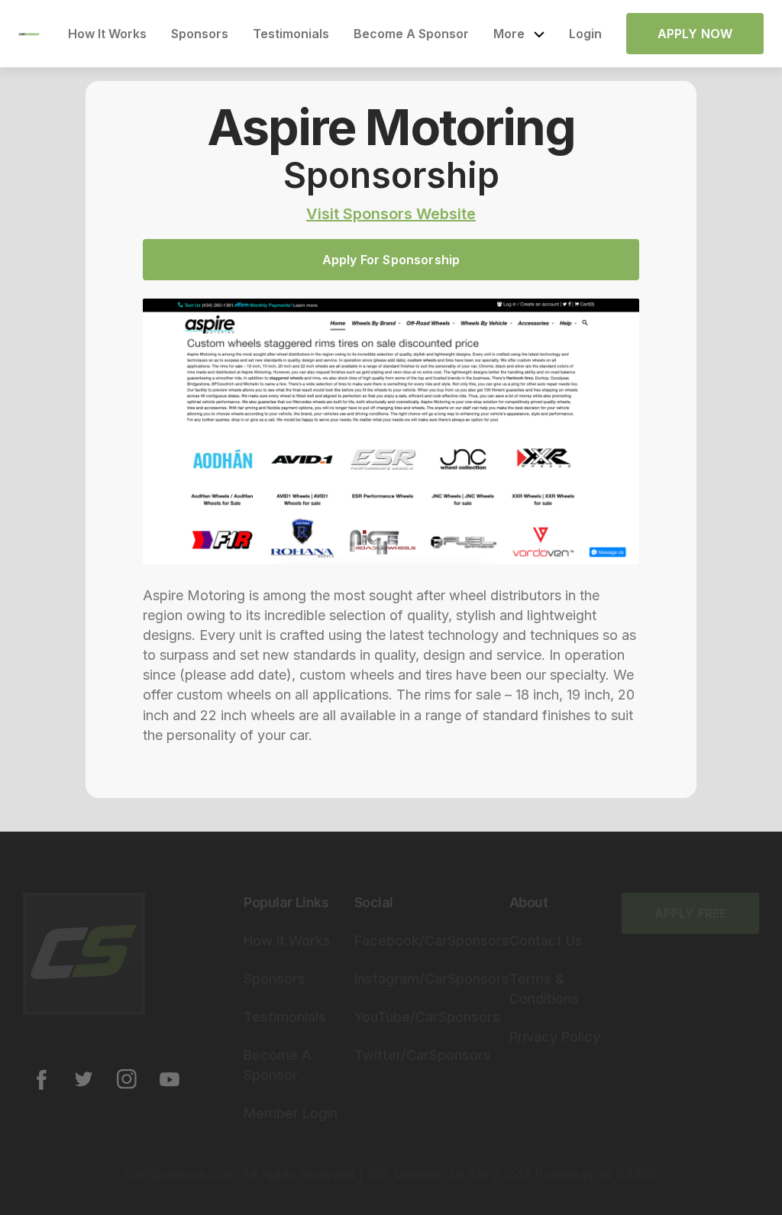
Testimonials (291, 33)
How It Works (107, 33)
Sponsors (199, 33)
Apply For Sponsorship (391, 259)
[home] (29, 34)
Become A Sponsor (411, 33)
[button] (519, 33)
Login (585, 33)
